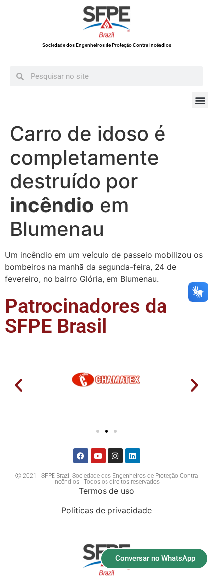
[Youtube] (98, 455)
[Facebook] (80, 455)
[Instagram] (115, 455)
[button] (200, 100)
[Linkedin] (132, 455)
